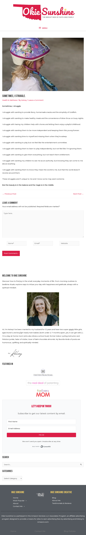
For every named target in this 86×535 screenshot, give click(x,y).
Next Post (78, 194)
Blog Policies (70, 531)
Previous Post (9, 194)
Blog (54, 498)
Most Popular (18, 501)
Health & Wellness (9, 100)
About (15, 503)
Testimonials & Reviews (61, 503)
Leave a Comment (35, 100)
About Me (56, 501)
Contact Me (18, 506)
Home (15, 498)
